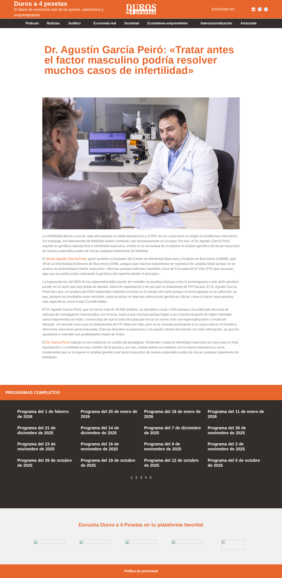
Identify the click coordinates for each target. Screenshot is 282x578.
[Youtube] (247, 9)
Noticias (53, 23)
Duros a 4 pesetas (40, 3)
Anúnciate (249, 23)
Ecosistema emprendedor (167, 23)
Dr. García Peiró (58, 342)
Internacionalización (216, 23)
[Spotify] (241, 9)
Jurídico (74, 23)
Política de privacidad (141, 571)
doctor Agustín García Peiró (66, 259)
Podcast (32, 23)
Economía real (105, 23)
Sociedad (131, 23)
